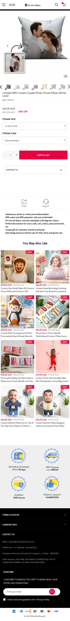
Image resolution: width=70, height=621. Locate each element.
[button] (7, 49)
